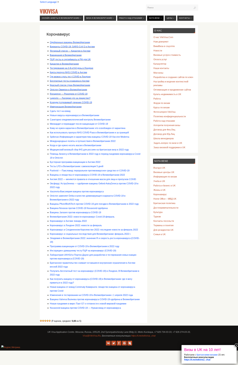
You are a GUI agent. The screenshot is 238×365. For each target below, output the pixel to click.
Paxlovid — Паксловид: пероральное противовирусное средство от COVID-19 (89, 170)
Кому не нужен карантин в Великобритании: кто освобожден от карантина (87, 128)
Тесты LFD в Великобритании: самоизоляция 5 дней (76, 166)
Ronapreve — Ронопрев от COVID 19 (68, 94)
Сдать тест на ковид (60, 111)
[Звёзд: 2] (43, 321)
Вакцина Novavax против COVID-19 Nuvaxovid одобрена (79, 208)
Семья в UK (159, 234)
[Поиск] (194, 7)
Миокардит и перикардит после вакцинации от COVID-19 (79, 124)
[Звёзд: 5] (50, 321)
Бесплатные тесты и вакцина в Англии (69, 81)
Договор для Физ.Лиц (164, 130)
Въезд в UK (159, 168)
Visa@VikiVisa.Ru (92, 336)
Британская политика (164, 203)
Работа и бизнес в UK (164, 185)
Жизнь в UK (159, 190)
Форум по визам (161, 103)
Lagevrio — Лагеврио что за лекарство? (70, 98)
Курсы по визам (161, 107)
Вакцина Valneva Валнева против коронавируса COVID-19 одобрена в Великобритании (95, 299)
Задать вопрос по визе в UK (167, 143)
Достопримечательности (165, 208)
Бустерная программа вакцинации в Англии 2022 (75, 162)
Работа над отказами (164, 121)
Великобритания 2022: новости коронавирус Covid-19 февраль (82, 217)
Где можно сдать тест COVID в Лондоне (70, 76)
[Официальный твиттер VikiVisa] (113, 343)
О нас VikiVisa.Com (163, 37)
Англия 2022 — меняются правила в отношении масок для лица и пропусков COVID (93, 179)
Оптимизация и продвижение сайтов (172, 90)
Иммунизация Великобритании (66, 107)
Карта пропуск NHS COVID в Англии (68, 72)
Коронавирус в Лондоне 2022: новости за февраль (76, 225)
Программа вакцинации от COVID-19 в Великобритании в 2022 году (84, 246)
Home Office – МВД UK (164, 199)
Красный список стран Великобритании (70, 85)
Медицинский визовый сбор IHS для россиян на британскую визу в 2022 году (89, 149)
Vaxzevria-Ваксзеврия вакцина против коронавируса (77, 191)
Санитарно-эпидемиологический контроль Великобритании (80, 119)
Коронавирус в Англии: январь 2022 (68, 221)
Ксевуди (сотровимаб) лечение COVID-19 (71, 102)
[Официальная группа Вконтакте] (108, 343)
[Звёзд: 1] (41, 321)
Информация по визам (165, 176)
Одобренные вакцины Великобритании (70, 42)
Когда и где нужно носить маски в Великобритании (75, 145)
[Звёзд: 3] (45, 321)
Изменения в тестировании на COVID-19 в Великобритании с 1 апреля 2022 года (91, 295)
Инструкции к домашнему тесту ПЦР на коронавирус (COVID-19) (83, 250)
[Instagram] (124, 343)
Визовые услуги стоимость (167, 55)
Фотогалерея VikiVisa (164, 112)
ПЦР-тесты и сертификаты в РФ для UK (70, 59)
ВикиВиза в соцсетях (164, 46)
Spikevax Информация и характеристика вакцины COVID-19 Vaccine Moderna (89, 137)
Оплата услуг (160, 59)
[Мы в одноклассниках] (129, 343)
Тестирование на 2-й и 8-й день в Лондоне (71, 68)
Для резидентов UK (163, 230)
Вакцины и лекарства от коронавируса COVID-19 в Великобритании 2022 (87, 175)
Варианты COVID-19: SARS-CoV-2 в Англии (72, 46)
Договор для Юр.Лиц (164, 134)
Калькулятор (159, 64)
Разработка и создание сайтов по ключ (173, 77)
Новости (157, 50)
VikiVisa (49, 11)
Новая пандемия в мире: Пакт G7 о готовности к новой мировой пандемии (88, 303)
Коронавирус (160, 194)
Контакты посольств (163, 221)
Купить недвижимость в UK (167, 94)
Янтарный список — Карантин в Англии (70, 51)
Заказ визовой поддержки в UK (169, 147)
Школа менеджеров (163, 138)
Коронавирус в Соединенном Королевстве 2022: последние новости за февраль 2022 (94, 230)
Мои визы (158, 73)
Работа (157, 99)
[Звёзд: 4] (47, 321)
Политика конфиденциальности (169, 116)
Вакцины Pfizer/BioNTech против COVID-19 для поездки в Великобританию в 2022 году (94, 204)
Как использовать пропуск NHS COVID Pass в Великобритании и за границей (89, 132)
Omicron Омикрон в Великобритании (68, 89)
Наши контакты (161, 68)
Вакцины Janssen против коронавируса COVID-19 (75, 212)
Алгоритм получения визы (166, 125)
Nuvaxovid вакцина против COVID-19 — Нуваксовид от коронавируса (85, 308)
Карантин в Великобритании (64, 64)
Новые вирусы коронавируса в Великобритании (74, 115)
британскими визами (207, 355)
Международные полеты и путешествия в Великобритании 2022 (83, 141)
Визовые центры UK (163, 172)
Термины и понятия (163, 225)
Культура (158, 212)
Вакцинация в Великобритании (66, 55)
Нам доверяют (160, 41)
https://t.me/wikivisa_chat (143, 336)
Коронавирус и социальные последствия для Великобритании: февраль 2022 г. (90, 234)
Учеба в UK (159, 181)
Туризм (157, 216)
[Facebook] (119, 343)
